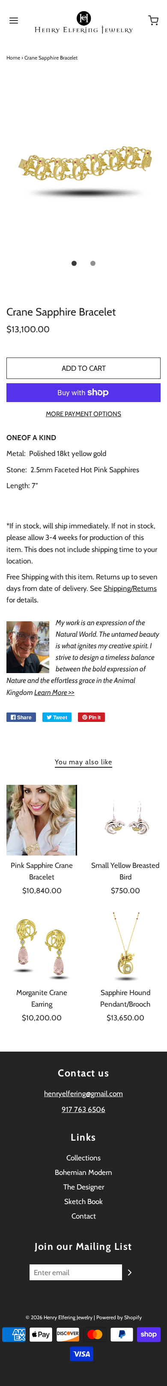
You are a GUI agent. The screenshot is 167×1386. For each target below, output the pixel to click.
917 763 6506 (83, 1109)
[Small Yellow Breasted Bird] (125, 820)
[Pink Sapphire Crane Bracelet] (41, 820)
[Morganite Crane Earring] (41, 947)
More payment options (83, 414)
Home (13, 57)
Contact (84, 1216)
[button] (83, 170)
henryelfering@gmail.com (83, 1093)
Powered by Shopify (119, 1317)
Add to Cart (84, 368)
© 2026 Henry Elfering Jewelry (59, 1317)
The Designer (83, 1187)
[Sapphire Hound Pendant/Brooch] (125, 947)
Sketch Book (83, 1201)
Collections (83, 1158)
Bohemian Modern (83, 1172)
